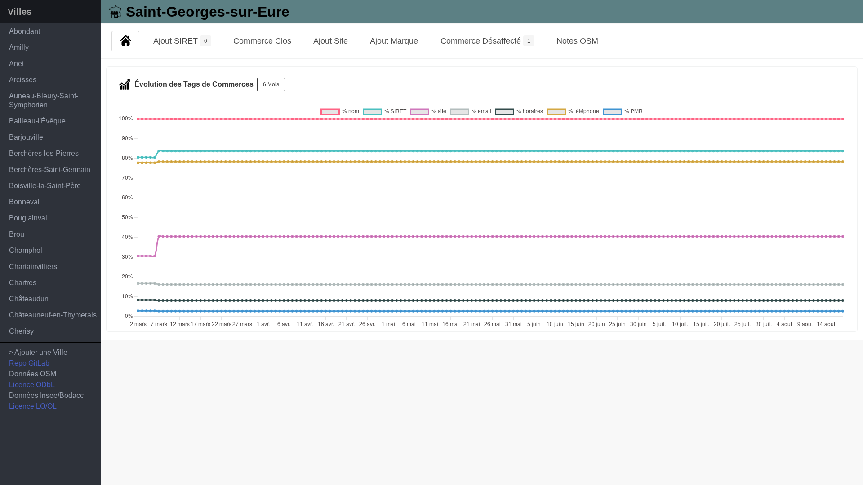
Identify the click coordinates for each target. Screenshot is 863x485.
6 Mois (271, 84)
